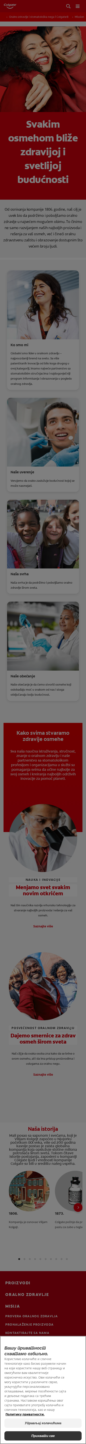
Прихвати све (43, 1436)
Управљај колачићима (43, 1423)
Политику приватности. (25, 1414)
